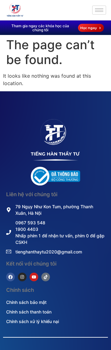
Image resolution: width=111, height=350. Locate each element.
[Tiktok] (45, 277)
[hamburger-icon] (99, 10)
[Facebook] (10, 277)
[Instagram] (22, 277)
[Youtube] (34, 277)
